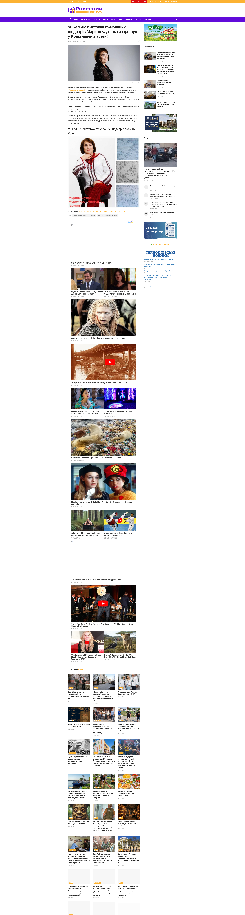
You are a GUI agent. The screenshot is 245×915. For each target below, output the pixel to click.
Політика (138, 19)
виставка (92, 215)
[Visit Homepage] (85, 10)
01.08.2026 (121, 897)
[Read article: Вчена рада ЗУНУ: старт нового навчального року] (150, 95)
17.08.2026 (121, 770)
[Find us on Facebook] (150, 1)
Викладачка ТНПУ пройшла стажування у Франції (162, 213)
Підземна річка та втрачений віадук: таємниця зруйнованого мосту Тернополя (78, 760)
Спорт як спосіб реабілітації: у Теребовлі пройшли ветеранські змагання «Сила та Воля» (128, 727)
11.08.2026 (121, 798)
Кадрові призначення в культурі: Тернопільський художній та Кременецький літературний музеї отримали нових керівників (79, 858)
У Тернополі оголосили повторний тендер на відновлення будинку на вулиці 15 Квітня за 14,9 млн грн (103, 696)
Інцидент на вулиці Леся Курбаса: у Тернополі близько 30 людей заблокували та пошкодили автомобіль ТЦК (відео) (156, 173)
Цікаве (120, 19)
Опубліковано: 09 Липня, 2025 (76, 41)
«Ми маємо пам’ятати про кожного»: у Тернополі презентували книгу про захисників (166, 55)
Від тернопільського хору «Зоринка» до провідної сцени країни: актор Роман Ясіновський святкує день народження (103, 890)
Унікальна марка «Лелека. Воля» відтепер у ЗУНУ (127, 693)
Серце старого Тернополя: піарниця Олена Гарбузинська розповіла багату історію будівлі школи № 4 (128, 858)
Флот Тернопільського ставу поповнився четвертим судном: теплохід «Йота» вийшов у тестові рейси (78, 794)
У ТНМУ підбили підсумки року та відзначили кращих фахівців (166, 104)
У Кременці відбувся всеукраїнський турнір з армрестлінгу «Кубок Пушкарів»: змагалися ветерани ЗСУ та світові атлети (127, 762)
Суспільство (85, 19)
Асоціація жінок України (80, 215)
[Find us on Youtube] (160, 1)
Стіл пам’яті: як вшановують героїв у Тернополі (164, 83)
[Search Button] (176, 19)
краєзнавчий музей (111, 215)
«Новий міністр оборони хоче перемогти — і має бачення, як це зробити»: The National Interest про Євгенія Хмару (165, 69)
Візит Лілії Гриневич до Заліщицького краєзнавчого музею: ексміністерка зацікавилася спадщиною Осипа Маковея (103, 858)
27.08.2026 (71, 701)
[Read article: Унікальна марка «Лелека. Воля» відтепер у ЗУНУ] (129, 682)
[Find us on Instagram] (157, 1)
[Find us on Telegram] (155, 1)
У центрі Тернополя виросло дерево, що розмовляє (78, 822)
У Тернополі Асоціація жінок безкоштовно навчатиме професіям (102, 211)
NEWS (76, 19)
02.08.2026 (121, 865)
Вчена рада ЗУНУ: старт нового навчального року (166, 93)
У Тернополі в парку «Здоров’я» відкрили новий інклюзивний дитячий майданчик (103, 794)
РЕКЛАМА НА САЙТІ (73, 1)
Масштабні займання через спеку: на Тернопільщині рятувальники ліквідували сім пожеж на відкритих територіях (128, 890)
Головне (100, 215)
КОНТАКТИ (83, 1)
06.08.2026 (96, 833)
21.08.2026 (71, 766)
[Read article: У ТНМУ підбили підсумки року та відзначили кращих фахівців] (150, 105)
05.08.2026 (121, 828)
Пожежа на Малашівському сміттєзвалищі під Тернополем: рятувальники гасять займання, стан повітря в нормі (78, 890)
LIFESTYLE (96, 19)
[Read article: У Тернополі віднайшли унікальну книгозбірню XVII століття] (129, 812)
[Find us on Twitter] (152, 1)
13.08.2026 (96, 800)
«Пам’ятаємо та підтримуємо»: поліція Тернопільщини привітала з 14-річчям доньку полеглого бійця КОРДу (103, 728)
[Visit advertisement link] (160, 32)
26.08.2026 (96, 703)
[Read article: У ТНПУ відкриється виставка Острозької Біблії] (79, 714)
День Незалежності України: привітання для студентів (163, 187)
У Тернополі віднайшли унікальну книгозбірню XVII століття (128, 823)
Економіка (147, 19)
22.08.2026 (96, 735)
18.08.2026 (96, 768)
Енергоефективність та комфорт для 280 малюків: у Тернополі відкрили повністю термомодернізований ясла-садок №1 (104, 761)
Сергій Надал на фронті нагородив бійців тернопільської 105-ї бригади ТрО (78, 695)
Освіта (105, 19)
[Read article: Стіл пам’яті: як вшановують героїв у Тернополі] (150, 84)
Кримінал (128, 19)
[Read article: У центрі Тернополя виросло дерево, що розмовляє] (79, 812)
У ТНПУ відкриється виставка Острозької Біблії (79, 725)
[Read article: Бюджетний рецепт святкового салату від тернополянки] (129, 781)
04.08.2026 (71, 865)
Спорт (113, 19)
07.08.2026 (71, 826)
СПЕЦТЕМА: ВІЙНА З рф (140, 1)
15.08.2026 (71, 800)
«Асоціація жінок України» (78, 90)
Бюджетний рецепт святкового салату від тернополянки (126, 793)
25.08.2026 (71, 729)
